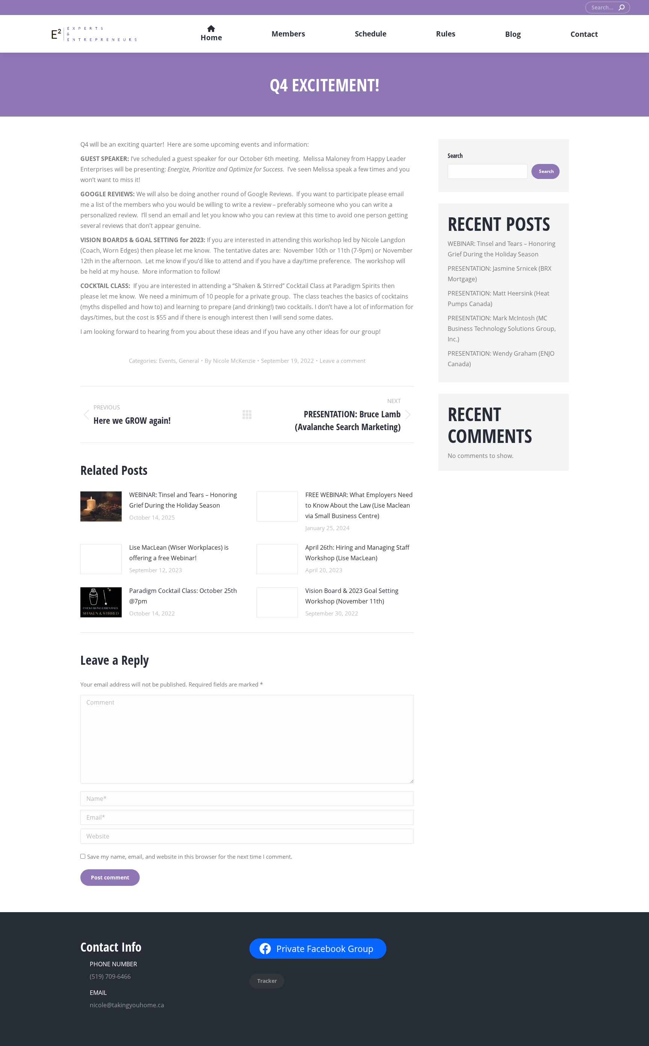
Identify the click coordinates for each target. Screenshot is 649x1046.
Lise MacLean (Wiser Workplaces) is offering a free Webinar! (179, 552)
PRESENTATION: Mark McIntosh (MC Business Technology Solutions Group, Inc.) (502, 328)
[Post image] (101, 506)
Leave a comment (342, 360)
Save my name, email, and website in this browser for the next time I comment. (189, 856)
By (230, 360)
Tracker (267, 980)
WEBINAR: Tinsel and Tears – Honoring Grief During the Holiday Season (183, 500)
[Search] (622, 8)
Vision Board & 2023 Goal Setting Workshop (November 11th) (351, 596)
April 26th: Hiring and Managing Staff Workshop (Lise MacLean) (357, 552)
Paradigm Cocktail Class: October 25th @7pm (183, 596)
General (189, 360)
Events (167, 360)
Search (455, 156)
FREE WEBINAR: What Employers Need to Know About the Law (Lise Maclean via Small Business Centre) (359, 505)
